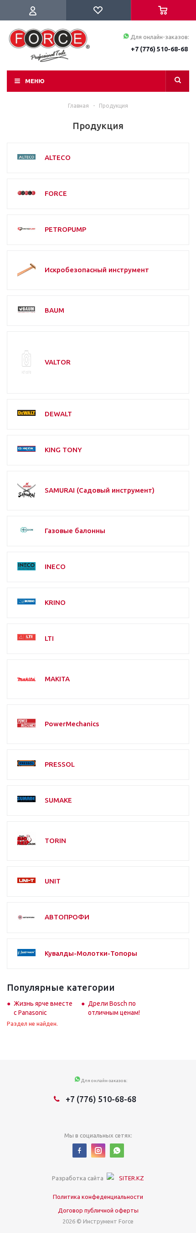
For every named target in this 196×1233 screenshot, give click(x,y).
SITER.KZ (131, 1178)
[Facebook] (79, 1150)
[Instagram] (98, 1150)
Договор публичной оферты (98, 1210)
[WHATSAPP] (117, 1150)
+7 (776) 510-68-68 (159, 49)
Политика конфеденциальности (98, 1196)
